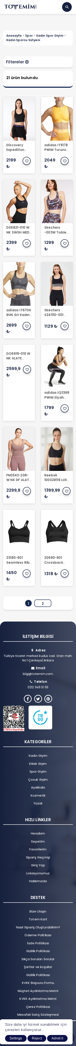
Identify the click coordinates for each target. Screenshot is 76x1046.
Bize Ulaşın (38, 911)
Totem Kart (38, 919)
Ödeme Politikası (37, 935)
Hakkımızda (38, 881)
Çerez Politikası (38, 1006)
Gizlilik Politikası (38, 951)
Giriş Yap (38, 865)
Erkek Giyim (38, 763)
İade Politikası (38, 943)
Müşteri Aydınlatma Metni (38, 991)
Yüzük (38, 803)
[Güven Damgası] (34, 718)
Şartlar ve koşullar (38, 967)
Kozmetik (38, 795)
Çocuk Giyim (38, 779)
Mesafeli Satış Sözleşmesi (38, 1014)
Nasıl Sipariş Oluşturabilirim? (38, 927)
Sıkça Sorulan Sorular (38, 959)
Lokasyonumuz (38, 873)
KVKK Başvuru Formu (38, 983)
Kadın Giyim (38, 755)
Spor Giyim (38, 771)
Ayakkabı (38, 787)
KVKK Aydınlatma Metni (37, 998)
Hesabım (38, 833)
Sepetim (38, 841)
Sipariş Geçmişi (38, 857)
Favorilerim (37, 849)
